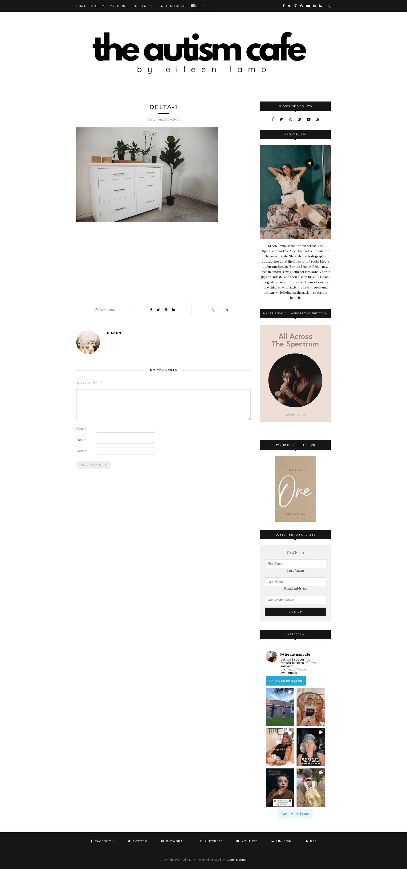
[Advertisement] (163, 261)
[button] (280, 707)
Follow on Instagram (285, 681)
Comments (105, 310)
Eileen (222, 310)
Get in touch (173, 6)
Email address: (295, 588)
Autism (98, 6)
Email (81, 440)
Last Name (295, 570)
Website (81, 451)
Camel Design (236, 859)
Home (81, 6)
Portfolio (142, 6)
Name (81, 429)
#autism (302, 669)
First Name (295, 552)
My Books (119, 6)
